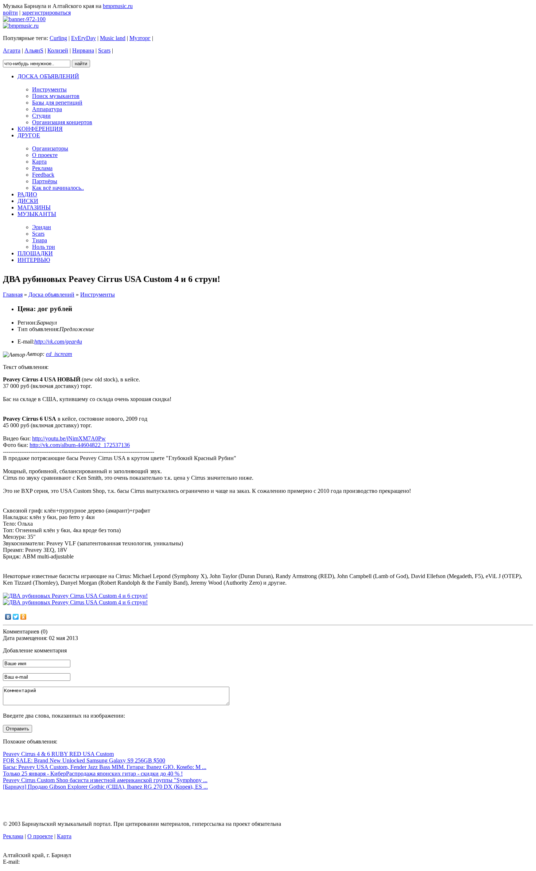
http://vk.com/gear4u (58, 341)
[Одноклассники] (23, 616)
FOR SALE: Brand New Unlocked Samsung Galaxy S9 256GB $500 (84, 760)
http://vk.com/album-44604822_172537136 (80, 445)
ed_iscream (59, 354)
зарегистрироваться (46, 12)
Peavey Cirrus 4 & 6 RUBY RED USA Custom (58, 754)
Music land (112, 38)
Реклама (13, 836)
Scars (104, 50)
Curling (58, 38)
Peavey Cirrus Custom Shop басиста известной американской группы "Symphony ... (105, 780)
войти (10, 12)
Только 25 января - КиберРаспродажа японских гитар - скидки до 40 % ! (93, 773)
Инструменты (97, 294)
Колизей (57, 50)
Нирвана (83, 50)
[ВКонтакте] (8, 616)
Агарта (11, 50)
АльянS (33, 50)
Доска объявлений (51, 294)
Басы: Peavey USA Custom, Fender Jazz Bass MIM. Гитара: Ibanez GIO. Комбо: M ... (104, 767)
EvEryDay (83, 38)
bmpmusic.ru (118, 6)
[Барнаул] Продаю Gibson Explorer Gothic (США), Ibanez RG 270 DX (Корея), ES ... (105, 787)
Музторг (140, 38)
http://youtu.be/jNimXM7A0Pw (69, 438)
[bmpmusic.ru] (21, 26)
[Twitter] (16, 616)
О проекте (40, 836)
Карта (64, 836)
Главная (13, 294)
